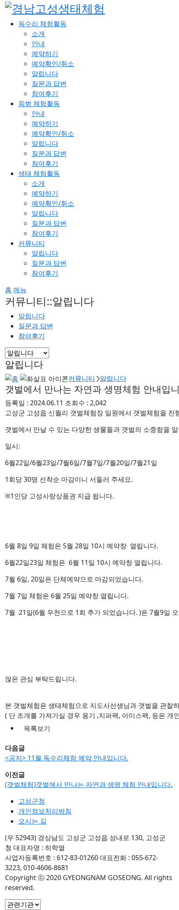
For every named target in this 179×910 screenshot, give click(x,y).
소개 (38, 33)
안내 (38, 43)
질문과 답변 (49, 83)
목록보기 (37, 728)
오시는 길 (32, 821)
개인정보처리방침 (45, 811)
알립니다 (45, 73)
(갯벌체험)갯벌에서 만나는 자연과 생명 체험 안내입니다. (88, 784)
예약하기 (45, 53)
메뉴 (20, 289)
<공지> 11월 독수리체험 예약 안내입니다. (66, 757)
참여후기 (45, 93)
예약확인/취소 (53, 63)
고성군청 (31, 801)
